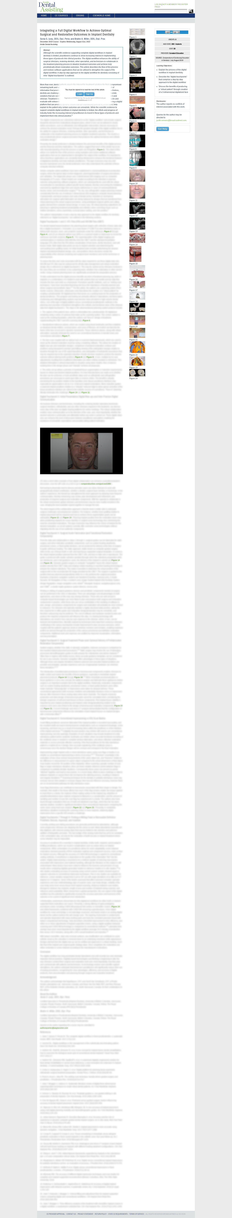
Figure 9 (90, 357)
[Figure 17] (137, 287)
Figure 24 (116, 907)
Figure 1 (100, 150)
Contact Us (71, 1214)
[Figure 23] (137, 365)
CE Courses (61, 15)
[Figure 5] (137, 103)
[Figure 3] (135, 72)
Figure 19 (78, 677)
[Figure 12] (137, 213)
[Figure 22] (137, 352)
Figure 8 (78, 357)
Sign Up (89, 94)
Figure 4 (43, 234)
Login (79, 94)
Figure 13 (67, 518)
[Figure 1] (137, 34)
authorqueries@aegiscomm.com (54, 1028)
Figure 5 (69, 237)
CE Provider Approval (56, 1214)
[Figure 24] (137, 375)
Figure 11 (86, 392)
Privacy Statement (85, 1214)
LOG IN (158, 4)
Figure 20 (118, 706)
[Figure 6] (137, 118)
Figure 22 (77, 807)
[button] (81, 451)
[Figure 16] (137, 277)
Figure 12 (55, 518)
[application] (81, 451)
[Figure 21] (137, 337)
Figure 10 (73, 392)
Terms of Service (136, 1214)
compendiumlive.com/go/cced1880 (96, 484)
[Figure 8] (137, 146)
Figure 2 (107, 231)
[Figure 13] (137, 228)
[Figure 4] (137, 92)
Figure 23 (90, 807)
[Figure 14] (137, 242)
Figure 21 (48, 708)
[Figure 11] (137, 197)
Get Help (162, 129)
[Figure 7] (137, 130)
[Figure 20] (137, 324)
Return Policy (101, 1214)
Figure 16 (63, 677)
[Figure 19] (137, 311)
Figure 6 (86, 320)
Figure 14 (116, 560)
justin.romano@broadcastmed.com (171, 120)
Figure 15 (48, 563)
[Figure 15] (135, 261)
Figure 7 (65, 336)
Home (44, 15)
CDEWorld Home (102, 15)
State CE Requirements (118, 1214)
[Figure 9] (137, 165)
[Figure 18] (137, 298)
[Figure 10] (137, 181)
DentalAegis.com (82, 100)
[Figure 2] (137, 53)
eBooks (80, 15)
